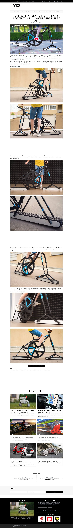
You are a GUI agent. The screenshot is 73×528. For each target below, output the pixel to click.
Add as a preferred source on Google (37, 365)
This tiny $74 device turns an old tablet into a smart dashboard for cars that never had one (49, 411)
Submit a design (24, 1)
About (12, 1)
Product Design (17, 11)
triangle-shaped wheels (42, 61)
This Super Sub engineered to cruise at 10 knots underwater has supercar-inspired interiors (49, 478)
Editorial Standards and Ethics (42, 507)
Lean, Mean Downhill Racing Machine (19, 436)
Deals (46, 11)
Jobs (33, 1)
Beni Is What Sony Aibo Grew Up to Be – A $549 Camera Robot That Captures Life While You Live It (22, 411)
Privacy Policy (50, 507)
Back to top (13, 526)
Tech (23, 11)
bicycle (60, 288)
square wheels (55, 61)
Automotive (27, 11)
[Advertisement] (44, 6)
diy (38, 472)
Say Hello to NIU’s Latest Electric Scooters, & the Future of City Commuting (22, 460)
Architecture (34, 11)
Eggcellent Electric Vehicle (44, 436)
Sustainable (41, 11)
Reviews (50, 11)
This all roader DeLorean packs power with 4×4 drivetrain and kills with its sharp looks (23, 478)
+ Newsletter (56, 11)
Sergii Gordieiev (17, 66)
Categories (17, 1)
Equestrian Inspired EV (43, 460)
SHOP (30, 1)
